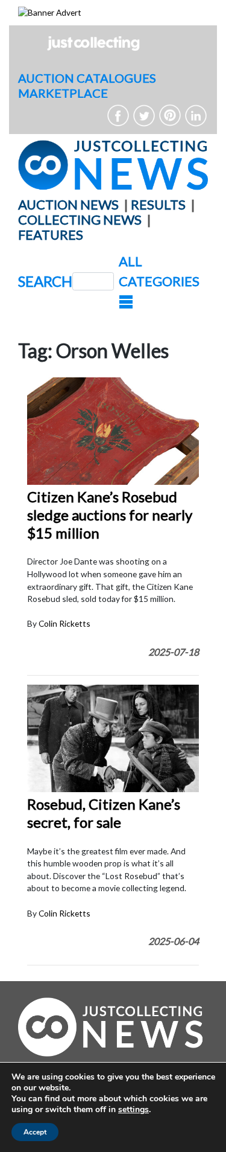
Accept (35, 1132)
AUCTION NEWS (68, 204)
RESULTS (158, 204)
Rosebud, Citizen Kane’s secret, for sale (103, 813)
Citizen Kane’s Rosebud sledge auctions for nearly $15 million (109, 515)
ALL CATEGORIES (159, 271)
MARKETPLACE (63, 93)
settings (133, 1109)
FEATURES (50, 234)
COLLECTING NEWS (80, 219)
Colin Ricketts (64, 623)
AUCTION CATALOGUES (87, 78)
